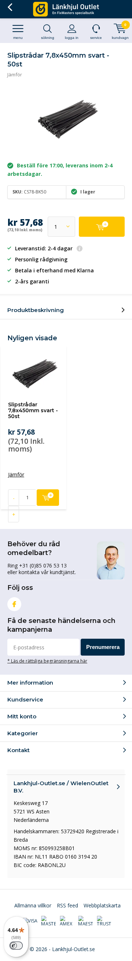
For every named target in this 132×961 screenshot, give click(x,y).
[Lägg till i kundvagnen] (102, 227)
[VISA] (30, 921)
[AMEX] (67, 921)
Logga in (71, 38)
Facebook (14, 604)
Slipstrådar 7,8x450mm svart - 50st (33, 410)
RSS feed (67, 905)
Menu (18, 38)
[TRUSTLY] (104, 921)
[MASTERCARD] (48, 921)
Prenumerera (103, 647)
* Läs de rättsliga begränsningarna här (47, 661)
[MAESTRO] (85, 921)
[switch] (16, 946)
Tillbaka (9, 7)
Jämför (14, 74)
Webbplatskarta (102, 905)
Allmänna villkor (32, 905)
